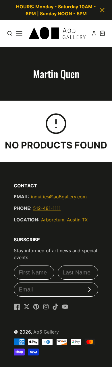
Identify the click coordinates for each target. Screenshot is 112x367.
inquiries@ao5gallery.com (59, 197)
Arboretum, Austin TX (64, 220)
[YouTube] (65, 307)
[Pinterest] (36, 307)
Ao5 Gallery (46, 332)
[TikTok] (55, 307)
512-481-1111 (47, 208)
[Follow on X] (27, 307)
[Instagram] (46, 307)
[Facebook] (17, 307)
